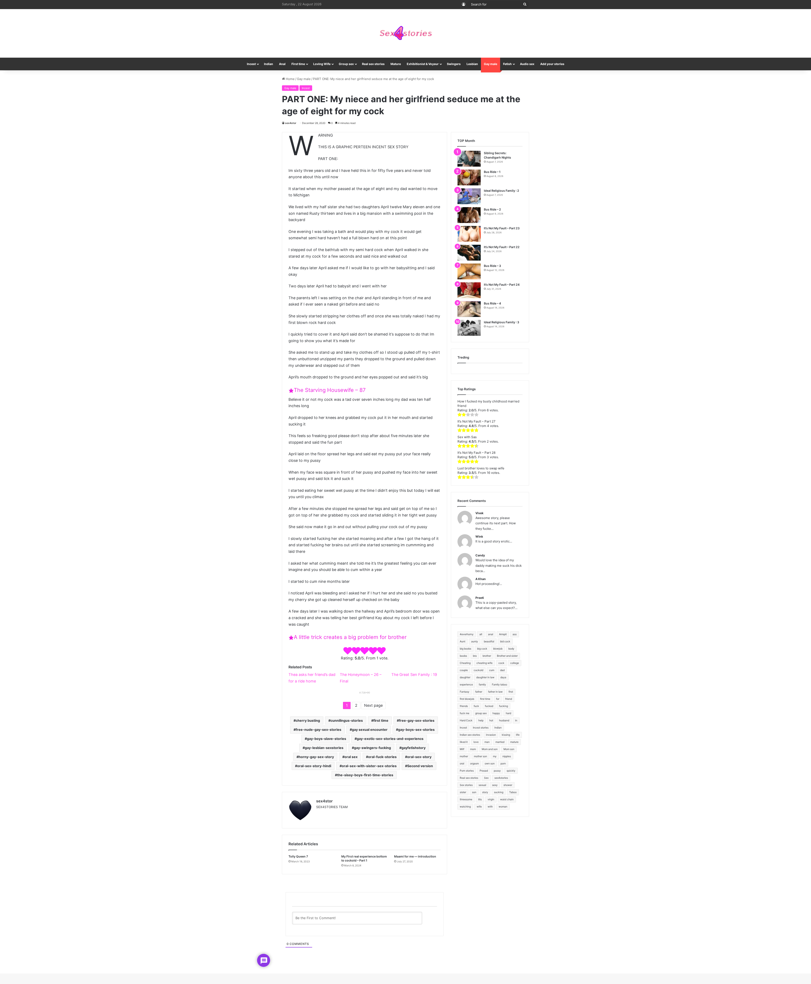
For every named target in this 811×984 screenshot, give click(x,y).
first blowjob (467, 698)
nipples (506, 756)
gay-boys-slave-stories (326, 739)
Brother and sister (507, 655)
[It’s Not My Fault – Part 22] (469, 253)
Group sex (346, 64)
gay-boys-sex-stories (416, 729)
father (478, 691)
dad (502, 670)
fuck (476, 706)
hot (491, 720)
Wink (479, 536)
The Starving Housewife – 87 (330, 390)
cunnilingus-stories (347, 720)
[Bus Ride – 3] (469, 271)
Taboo (513, 792)
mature (514, 741)
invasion (491, 734)
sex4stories (501, 777)
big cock (482, 648)
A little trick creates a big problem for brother (350, 637)
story (485, 792)
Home (290, 79)
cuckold (478, 670)
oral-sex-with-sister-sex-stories (369, 766)
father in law (495, 691)
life (518, 734)
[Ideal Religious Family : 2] (469, 196)
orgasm (474, 763)
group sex (481, 713)
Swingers (454, 64)
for (497, 698)
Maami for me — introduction (415, 856)
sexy (495, 785)
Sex (486, 777)
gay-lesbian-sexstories (324, 748)
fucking (503, 706)
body (511, 648)
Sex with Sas (467, 437)
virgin (491, 799)
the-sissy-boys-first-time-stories (365, 775)
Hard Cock (466, 720)
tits (480, 799)
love (476, 741)
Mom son (508, 749)
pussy (497, 770)
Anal (282, 64)
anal (490, 634)
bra (475, 655)
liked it (464, 741)
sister (463, 792)
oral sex (351, 757)
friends (464, 706)
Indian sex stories (470, 734)
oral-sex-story (419, 757)
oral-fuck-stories (382, 757)
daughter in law (485, 677)
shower (507, 785)
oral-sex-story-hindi (314, 766)
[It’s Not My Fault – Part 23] (469, 234)
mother (464, 756)
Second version (420, 766)
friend (508, 698)
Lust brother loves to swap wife (480, 468)
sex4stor (290, 123)
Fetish (507, 64)
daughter (465, 677)
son (474, 792)
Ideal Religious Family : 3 (501, 322)
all (480, 634)
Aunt (462, 641)
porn (503, 763)
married (499, 741)
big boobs (465, 648)
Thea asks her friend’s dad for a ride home (311, 677)
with (490, 806)
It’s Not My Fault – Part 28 (476, 453)
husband (504, 720)
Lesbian (472, 64)
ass (515, 634)
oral (462, 763)
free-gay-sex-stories (416, 720)
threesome (466, 799)
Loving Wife (322, 64)
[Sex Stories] (405, 33)
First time (298, 64)
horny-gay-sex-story (316, 757)
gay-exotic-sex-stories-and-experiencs (390, 739)
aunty (474, 641)
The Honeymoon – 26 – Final (360, 677)
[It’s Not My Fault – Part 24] (469, 290)
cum (491, 670)
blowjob (497, 648)
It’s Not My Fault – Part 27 (476, 421)
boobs (463, 655)
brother (487, 655)
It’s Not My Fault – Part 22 (502, 247)
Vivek (479, 513)
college (514, 663)
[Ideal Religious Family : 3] (469, 328)
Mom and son (490, 749)
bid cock (505, 641)
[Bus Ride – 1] (469, 177)
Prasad (484, 770)
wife (479, 806)
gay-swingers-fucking (372, 748)
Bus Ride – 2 (492, 209)
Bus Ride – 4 (492, 303)
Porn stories (467, 770)
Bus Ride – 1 (492, 172)
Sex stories (466, 785)
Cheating (465, 663)
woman (503, 806)
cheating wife (484, 663)
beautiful (489, 641)
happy (496, 713)
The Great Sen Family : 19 (414, 674)
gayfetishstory (413, 748)
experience (466, 684)
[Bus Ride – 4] (469, 309)
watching (465, 806)
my (495, 756)
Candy (480, 555)
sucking (498, 792)
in (516, 720)
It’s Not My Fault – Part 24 (502, 284)
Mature (396, 64)
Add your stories (552, 64)
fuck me (464, 713)
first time (380, 720)
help (480, 720)
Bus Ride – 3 (492, 266)
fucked (489, 706)
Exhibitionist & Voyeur (423, 64)
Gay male (490, 64)
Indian (268, 64)
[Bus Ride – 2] (469, 215)
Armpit (503, 634)
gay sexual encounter (370, 729)
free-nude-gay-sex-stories (318, 729)
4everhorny (467, 634)
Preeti (479, 597)
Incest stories (481, 727)
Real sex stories (373, 64)
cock (501, 663)
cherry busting (308, 720)
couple (464, 670)
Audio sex (527, 64)
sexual (482, 785)
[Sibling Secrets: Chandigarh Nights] (469, 159)
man (487, 741)
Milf (462, 749)
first (511, 691)
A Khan (480, 579)
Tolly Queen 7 (298, 856)
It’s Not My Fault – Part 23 (502, 228)
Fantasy (464, 691)
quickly (511, 770)
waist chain (507, 799)
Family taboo (499, 684)
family (482, 684)
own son (490, 763)
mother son (480, 756)
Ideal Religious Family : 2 (501, 190)
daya (503, 677)
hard (508, 713)
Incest (251, 64)
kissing (506, 734)
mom (473, 749)
